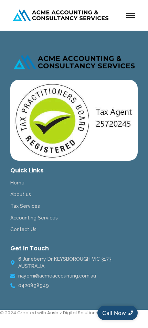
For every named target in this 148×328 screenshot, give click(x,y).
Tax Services (25, 206)
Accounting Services (34, 217)
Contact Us (23, 229)
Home (17, 182)
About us (20, 194)
